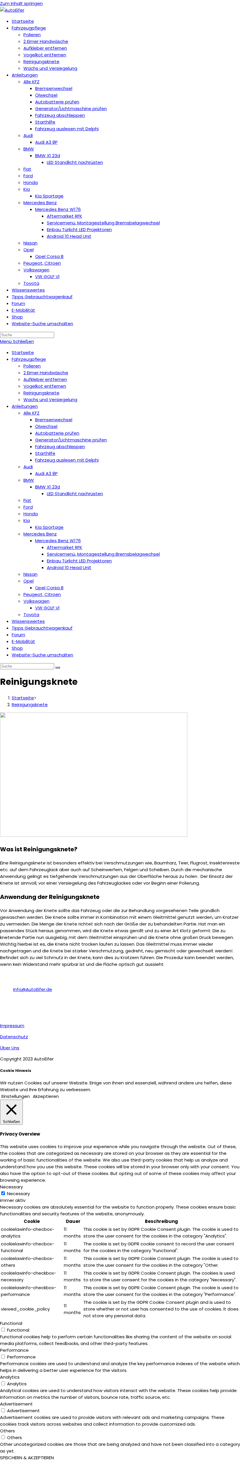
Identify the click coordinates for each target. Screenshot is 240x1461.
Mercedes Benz (40, 534)
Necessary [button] (11, 1187)
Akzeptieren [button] (46, 1096)
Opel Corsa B (49, 588)
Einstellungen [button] (15, 1096)
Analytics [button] (10, 1377)
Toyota (31, 614)
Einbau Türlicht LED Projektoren (79, 561)
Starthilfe (45, 453)
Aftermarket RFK (64, 547)
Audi (28, 467)
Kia (26, 520)
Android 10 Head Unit (69, 567)
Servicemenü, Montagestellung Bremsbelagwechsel (103, 554)
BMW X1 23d (47, 487)
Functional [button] (11, 1323)
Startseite (23, 352)
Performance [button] (14, 1350)
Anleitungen (25, 406)
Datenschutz (14, 1037)
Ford (28, 507)
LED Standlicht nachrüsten (75, 494)
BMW (28, 480)
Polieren (32, 366)
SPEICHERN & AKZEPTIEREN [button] (27, 1458)
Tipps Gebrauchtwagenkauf (42, 628)
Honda (30, 514)
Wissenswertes (28, 621)
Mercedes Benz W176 (58, 541)
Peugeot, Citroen (42, 594)
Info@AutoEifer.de (32, 989)
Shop (17, 648)
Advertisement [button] (16, 1404)
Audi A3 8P (46, 473)
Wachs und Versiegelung (50, 399)
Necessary (18, 1193)
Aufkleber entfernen (45, 379)
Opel (28, 581)
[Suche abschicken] (57, 667)
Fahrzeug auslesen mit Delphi (67, 460)
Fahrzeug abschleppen (60, 446)
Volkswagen (36, 601)
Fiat (27, 500)
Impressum (12, 1025)
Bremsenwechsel (53, 420)
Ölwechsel (46, 426)
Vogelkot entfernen (44, 386)
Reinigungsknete (41, 393)
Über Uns (9, 1048)
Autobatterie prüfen (57, 433)
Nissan (30, 574)
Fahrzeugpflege (29, 359)
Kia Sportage (49, 527)
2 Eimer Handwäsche (45, 373)
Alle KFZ (31, 413)
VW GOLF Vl (47, 608)
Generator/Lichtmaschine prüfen (71, 440)
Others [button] (7, 1431)
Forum (18, 635)
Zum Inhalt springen (21, 3)
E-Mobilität (23, 641)
